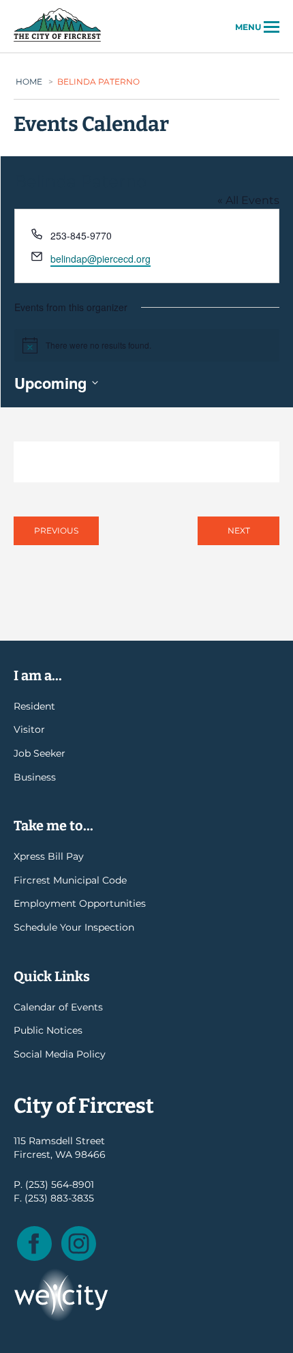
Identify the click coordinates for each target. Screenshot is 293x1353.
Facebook (34, 1243)
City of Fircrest (57, 40)
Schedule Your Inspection (74, 927)
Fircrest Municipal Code (70, 880)
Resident (34, 706)
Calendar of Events (58, 1007)
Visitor (29, 729)
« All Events (248, 200)
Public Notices (48, 1030)
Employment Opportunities (80, 903)
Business (35, 777)
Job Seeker (39, 753)
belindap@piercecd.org (100, 258)
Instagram (78, 1243)
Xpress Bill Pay (49, 856)
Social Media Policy (60, 1054)
